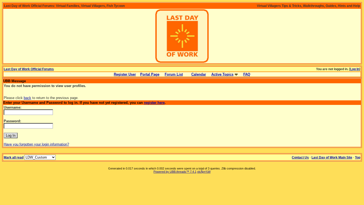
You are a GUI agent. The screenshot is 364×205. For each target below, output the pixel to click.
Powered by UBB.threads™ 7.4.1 (174, 171)
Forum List (174, 74)
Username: (12, 107)
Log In (354, 69)
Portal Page (149, 74)
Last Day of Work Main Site (332, 157)
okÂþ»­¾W (204, 171)
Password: (12, 121)
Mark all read (13, 157)
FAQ (246, 74)
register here (154, 103)
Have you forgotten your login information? (36, 144)
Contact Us (300, 157)
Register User (125, 74)
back (27, 98)
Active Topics (222, 74)
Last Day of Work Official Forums (29, 69)
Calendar (198, 74)
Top (357, 157)
